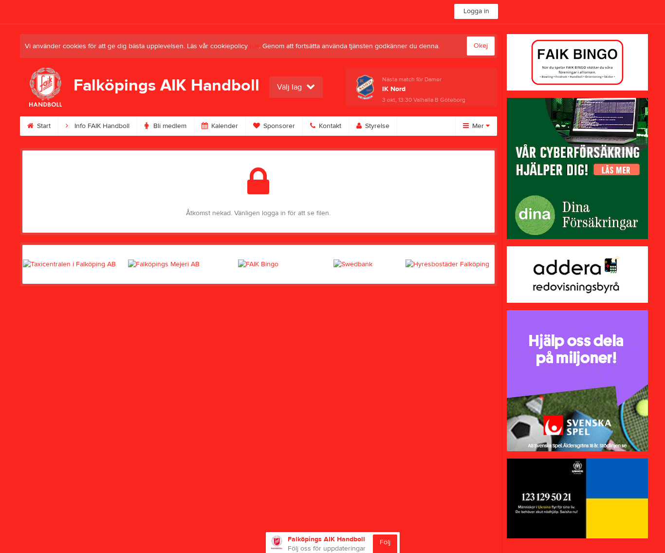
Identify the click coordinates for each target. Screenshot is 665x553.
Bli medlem (168, 126)
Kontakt (329, 126)
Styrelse (376, 126)
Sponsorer (278, 126)
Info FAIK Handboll (101, 126)
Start (43, 126)
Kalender (223, 126)
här (254, 46)
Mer (478, 126)
